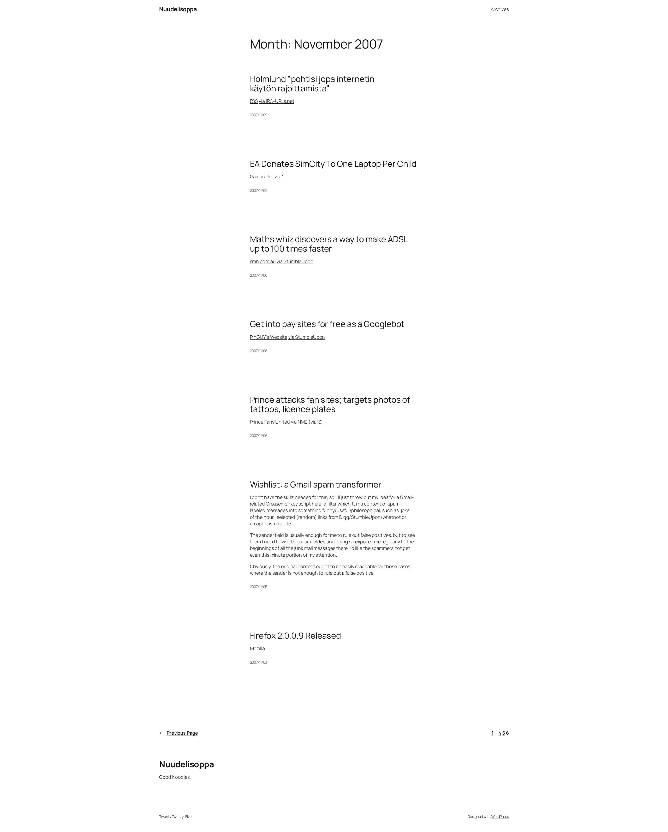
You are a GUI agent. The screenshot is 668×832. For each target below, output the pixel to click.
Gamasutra (261, 176)
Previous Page (178, 733)
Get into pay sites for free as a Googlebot (327, 324)
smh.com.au (263, 261)
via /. (279, 176)
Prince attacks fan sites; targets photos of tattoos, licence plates (330, 404)
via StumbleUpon (295, 261)
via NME (299, 422)
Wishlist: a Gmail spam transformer (316, 484)
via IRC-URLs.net (276, 101)
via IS (316, 422)
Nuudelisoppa (178, 9)
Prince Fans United (270, 422)
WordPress (500, 816)
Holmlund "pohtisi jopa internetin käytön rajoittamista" (312, 83)
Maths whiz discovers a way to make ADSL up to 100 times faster (328, 243)
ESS (254, 101)
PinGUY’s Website (268, 337)
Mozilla (257, 648)
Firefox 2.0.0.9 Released (295, 635)
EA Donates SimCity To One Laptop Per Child (333, 163)
